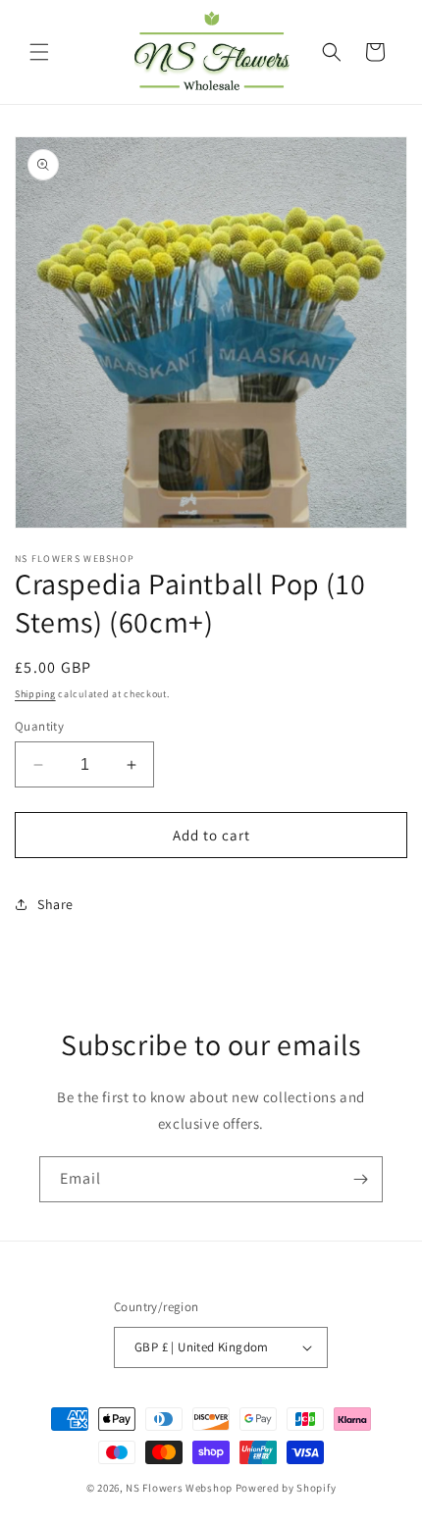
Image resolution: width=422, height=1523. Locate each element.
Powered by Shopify (286, 1488)
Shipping (35, 693)
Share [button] (55, 904)
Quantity (39, 726)
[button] (39, 52)
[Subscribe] (360, 1179)
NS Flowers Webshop (179, 1488)
